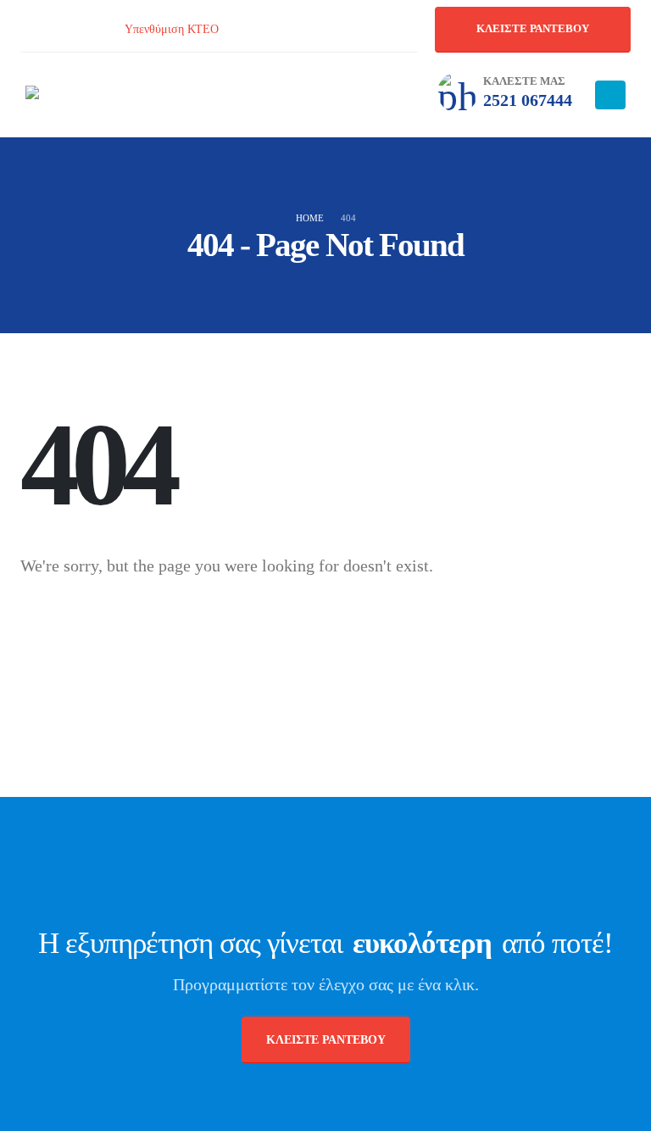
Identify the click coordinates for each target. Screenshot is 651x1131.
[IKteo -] (72, 95)
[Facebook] (30, 30)
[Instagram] (69, 30)
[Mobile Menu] (610, 95)
